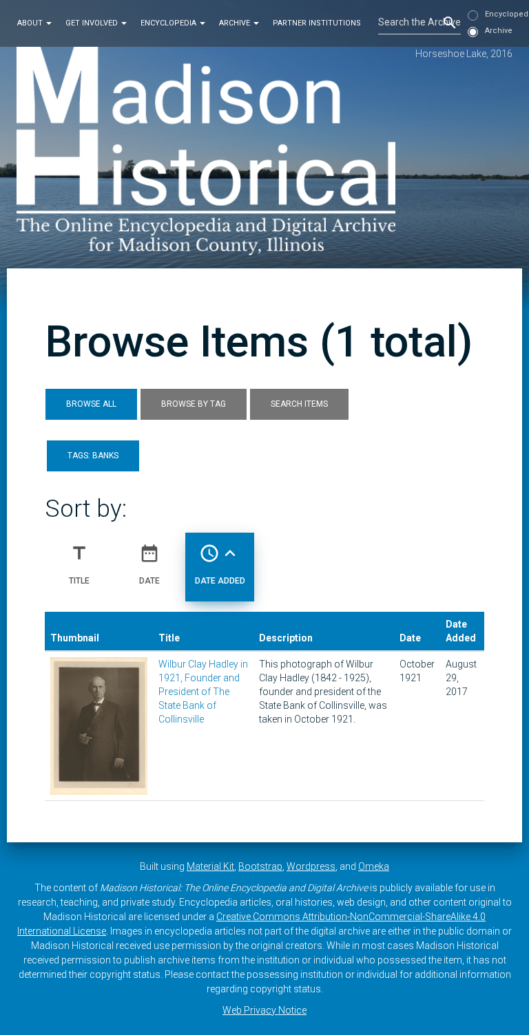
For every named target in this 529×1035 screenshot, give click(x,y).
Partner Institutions (317, 23)
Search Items (299, 404)
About (31, 23)
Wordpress (311, 866)
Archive (235, 23)
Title (79, 564)
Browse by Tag (193, 404)
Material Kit (210, 866)
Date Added (220, 564)
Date (149, 564)
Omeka (373, 866)
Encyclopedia (169, 23)
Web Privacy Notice (264, 1010)
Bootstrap (260, 866)
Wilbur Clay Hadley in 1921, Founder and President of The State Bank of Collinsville (203, 692)
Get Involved (92, 23)
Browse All (91, 404)
